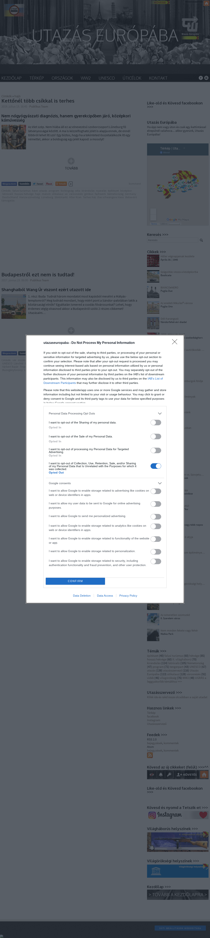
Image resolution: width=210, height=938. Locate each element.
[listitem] (105, 413)
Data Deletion (82, 595)
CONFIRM (75, 581)
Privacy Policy (128, 595)
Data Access (105, 595)
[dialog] (105, 469)
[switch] (156, 422)
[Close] (176, 343)
